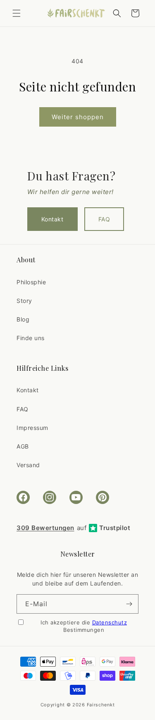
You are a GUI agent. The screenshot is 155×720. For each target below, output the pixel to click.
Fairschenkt (101, 705)
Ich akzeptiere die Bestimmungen (84, 626)
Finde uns (31, 337)
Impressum (32, 427)
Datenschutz (109, 622)
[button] (16, 13)
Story (24, 300)
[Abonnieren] (129, 604)
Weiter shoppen (78, 117)
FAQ (104, 219)
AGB (23, 446)
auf (73, 528)
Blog (23, 319)
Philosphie (31, 282)
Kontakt (52, 219)
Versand (28, 464)
